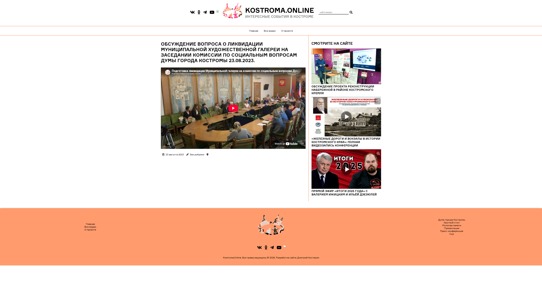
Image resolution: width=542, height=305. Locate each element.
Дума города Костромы (451, 219)
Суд (451, 233)
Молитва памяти (451, 225)
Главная (253, 30)
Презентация (451, 228)
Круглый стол (451, 222)
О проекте (287, 30)
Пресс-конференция (451, 231)
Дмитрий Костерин (308, 257)
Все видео (270, 30)
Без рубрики (197, 154)
